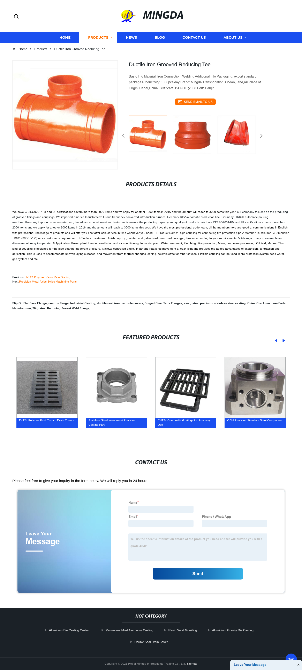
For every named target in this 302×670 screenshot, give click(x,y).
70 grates (38, 308)
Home (65, 37)
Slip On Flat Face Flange (29, 303)
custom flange (58, 303)
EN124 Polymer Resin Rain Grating (47, 277)
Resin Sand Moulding (182, 630)
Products (98, 37)
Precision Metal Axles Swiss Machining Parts (48, 281)
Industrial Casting (82, 303)
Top (291, 657)
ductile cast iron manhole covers (120, 303)
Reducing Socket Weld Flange (68, 308)
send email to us (198, 101)
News (131, 37)
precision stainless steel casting (223, 303)
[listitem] (151, 134)
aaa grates (191, 303)
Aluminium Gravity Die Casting (232, 630)
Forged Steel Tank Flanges (163, 303)
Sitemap (192, 663)
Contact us (194, 37)
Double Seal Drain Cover (151, 642)
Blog (160, 37)
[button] (16, 17)
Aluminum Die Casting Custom (69, 630)
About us (233, 37)
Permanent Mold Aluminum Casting (129, 630)
